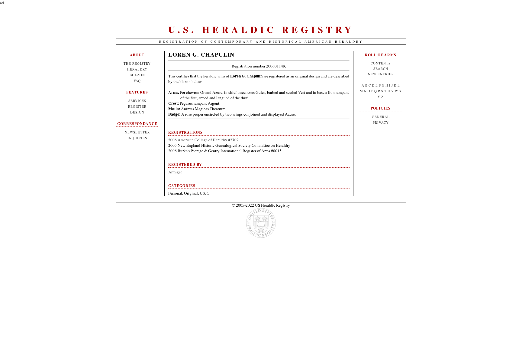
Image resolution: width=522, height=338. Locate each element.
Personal (175, 193)
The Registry (137, 63)
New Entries (381, 74)
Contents (381, 63)
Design (137, 112)
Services (137, 100)
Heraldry (137, 69)
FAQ (137, 80)
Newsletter (137, 132)
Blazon (137, 75)
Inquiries (137, 138)
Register (137, 106)
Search (380, 68)
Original (191, 193)
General (381, 116)
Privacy (381, 122)
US (202, 193)
